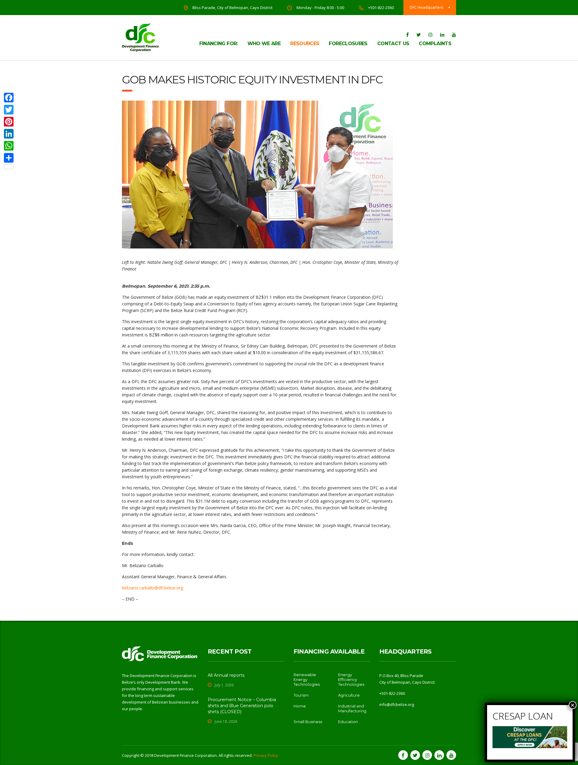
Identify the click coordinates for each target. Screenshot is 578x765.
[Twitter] (9, 110)
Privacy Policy (265, 755)
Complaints (435, 43)
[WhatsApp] (9, 146)
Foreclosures (348, 43)
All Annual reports (226, 675)
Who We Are (264, 43)
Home (300, 706)
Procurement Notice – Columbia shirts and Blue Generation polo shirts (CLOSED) (242, 705)
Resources (304, 43)
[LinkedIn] (9, 134)
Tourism (301, 695)
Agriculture (349, 695)
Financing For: (218, 43)
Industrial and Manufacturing (352, 708)
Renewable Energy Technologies (307, 679)
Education (348, 721)
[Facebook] (9, 98)
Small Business (308, 721)
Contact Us (393, 43)
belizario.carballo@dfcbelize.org (152, 588)
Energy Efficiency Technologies (351, 679)
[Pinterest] (9, 122)
